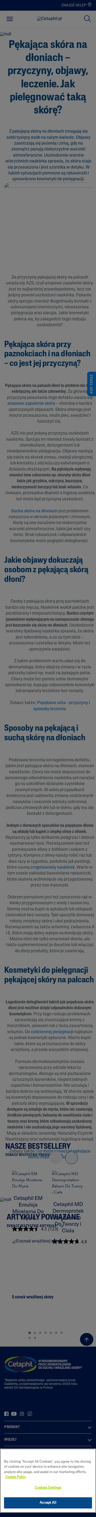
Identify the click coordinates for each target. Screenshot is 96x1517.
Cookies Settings (48, 1488)
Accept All (48, 1502)
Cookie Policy (15, 1477)
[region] (48, 1481)
